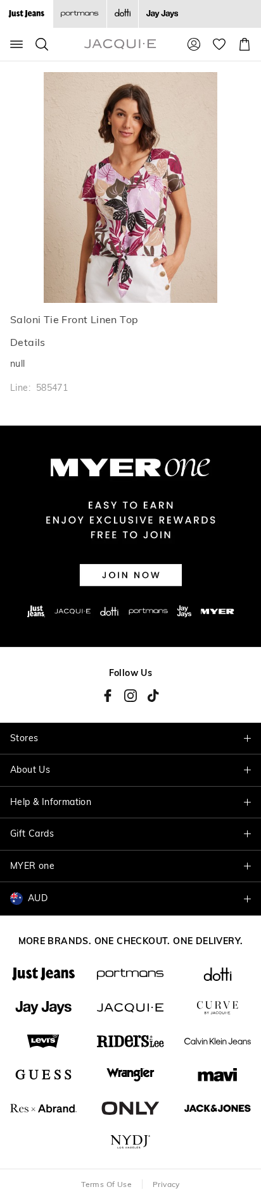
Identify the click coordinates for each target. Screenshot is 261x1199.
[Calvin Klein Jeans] (217, 1041)
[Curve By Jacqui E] (217, 1007)
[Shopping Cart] (244, 44)
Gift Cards (32, 833)
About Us (30, 769)
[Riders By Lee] (130, 1041)
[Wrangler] (130, 1074)
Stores (24, 738)
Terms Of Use (106, 1184)
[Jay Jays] (162, 14)
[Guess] (43, 1074)
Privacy (166, 1184)
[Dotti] (217, 974)
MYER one (32, 865)
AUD (38, 898)
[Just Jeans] (43, 974)
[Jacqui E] (130, 1007)
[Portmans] (79, 14)
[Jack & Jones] (217, 1108)
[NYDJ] (130, 1141)
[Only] (130, 1108)
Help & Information (50, 802)
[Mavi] (217, 1074)
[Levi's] (43, 1041)
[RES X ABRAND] (43, 1108)
